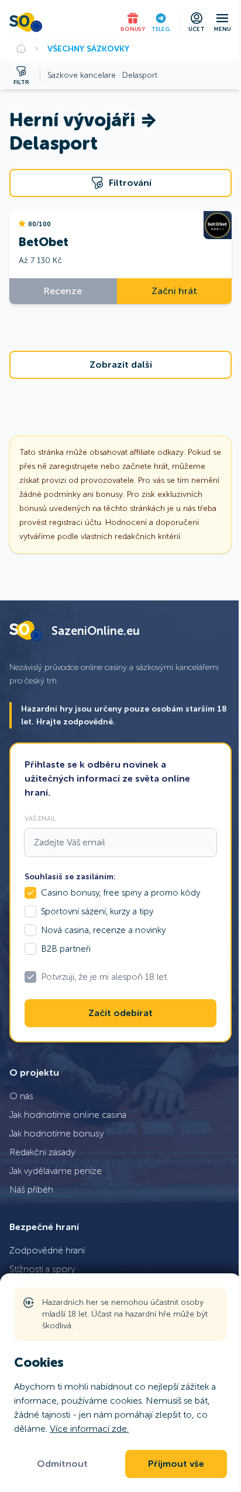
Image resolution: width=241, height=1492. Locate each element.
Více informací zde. (89, 1429)
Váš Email (40, 818)
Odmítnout (62, 1464)
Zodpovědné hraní (47, 1250)
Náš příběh (31, 1189)
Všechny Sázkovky (88, 48)
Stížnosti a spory (42, 1269)
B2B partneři (66, 949)
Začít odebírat (120, 1013)
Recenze (63, 291)
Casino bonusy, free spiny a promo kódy (120, 892)
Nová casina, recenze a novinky (103, 930)
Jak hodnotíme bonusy (56, 1133)
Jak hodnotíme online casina (67, 1115)
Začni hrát (174, 291)
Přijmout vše (176, 1464)
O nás (21, 1096)
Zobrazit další (120, 365)
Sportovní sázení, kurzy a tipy (97, 911)
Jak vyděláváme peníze (55, 1171)
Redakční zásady (42, 1152)
